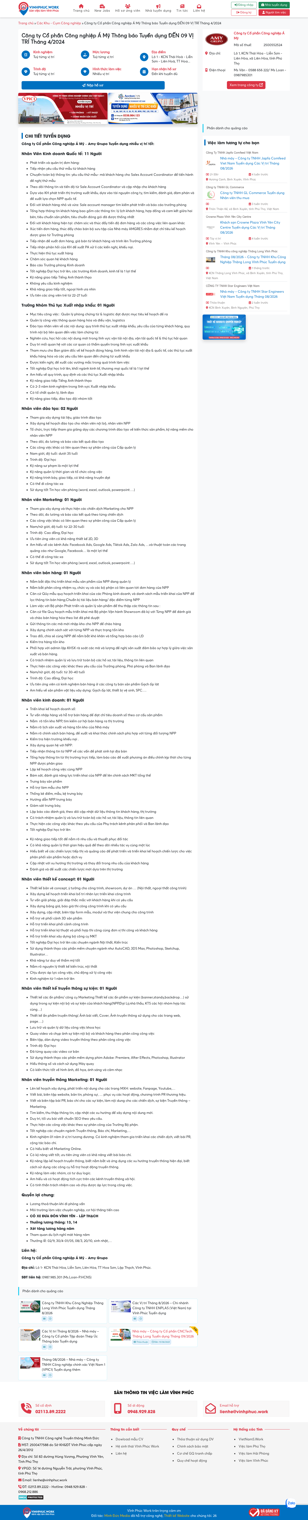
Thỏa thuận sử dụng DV (195, 1439)
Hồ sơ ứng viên (127, 10)
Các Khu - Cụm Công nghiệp (59, 23)
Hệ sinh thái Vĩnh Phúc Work (137, 1446)
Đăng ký (245, 12)
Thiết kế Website (177, 1516)
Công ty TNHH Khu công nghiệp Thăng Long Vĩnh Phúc (242, 251)
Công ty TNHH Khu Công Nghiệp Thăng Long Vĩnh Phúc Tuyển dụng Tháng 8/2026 (73, 1308)
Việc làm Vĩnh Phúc (253, 1461)
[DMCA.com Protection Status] (31, 1497)
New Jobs (102, 10)
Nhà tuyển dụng (158, 10)
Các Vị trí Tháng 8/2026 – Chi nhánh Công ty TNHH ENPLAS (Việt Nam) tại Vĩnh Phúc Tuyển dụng (161, 1308)
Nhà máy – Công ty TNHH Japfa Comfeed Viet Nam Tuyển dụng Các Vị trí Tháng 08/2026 (253, 163)
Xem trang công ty (244, 85)
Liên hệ (199, 10)
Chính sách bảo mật (192, 1446)
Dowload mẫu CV (129, 1439)
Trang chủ (81, 10)
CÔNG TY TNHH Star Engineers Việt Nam (233, 286)
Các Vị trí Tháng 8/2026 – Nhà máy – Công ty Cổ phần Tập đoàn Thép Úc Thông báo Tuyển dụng (70, 1336)
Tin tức (182, 10)
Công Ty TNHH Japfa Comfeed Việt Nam (232, 152)
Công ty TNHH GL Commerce (225, 187)
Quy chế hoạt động (192, 1461)
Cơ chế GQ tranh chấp (194, 1453)
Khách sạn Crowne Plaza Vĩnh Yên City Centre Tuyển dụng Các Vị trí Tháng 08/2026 (250, 227)
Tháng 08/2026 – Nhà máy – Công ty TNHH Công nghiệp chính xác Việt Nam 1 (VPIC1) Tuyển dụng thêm (73, 1365)
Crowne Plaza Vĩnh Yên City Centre (228, 216)
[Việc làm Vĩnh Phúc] (38, 8)
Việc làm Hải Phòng (254, 1453)
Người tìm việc (275, 12)
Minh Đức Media (117, 1516)
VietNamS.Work (251, 1439)
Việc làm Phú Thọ (252, 1446)
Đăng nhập (245, 5)
